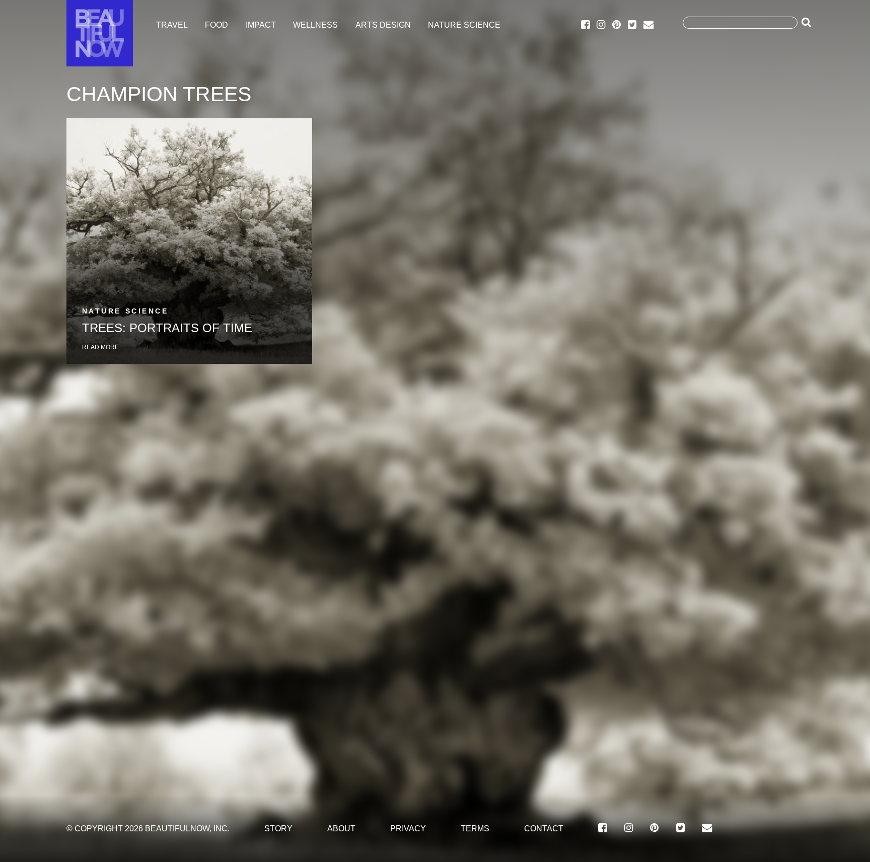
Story (278, 828)
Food (216, 25)
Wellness (315, 25)
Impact (261, 25)
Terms (475, 828)
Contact (543, 828)
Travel (172, 25)
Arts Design (383, 25)
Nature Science (464, 25)
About (341, 828)
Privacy (408, 828)
